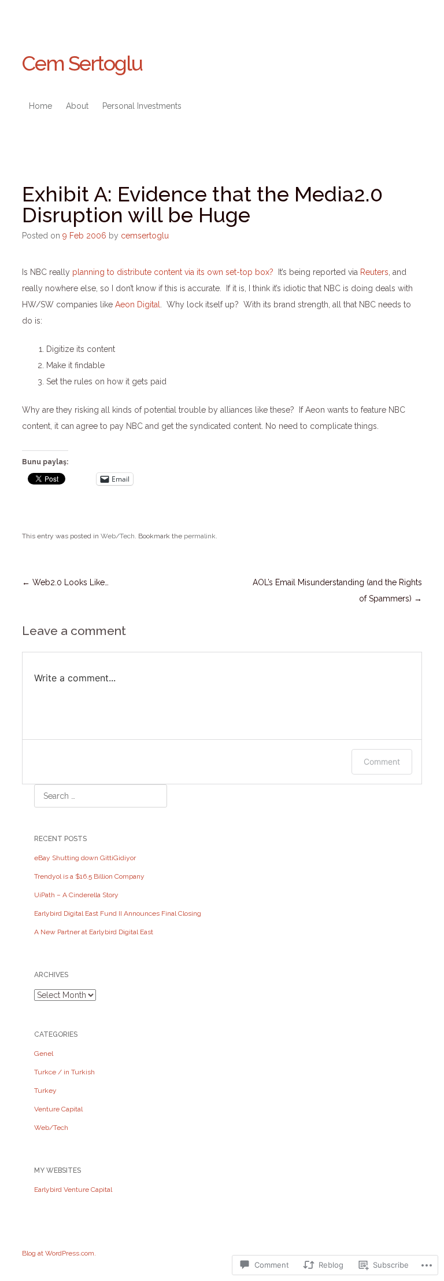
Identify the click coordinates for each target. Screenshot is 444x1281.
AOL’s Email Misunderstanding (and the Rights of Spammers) (337, 590)
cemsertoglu (145, 235)
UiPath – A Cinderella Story (76, 895)
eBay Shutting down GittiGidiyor (85, 858)
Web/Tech (118, 536)
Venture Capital (58, 1109)
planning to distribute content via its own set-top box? (172, 272)
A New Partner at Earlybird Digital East (93, 932)
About (77, 106)
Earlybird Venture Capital (73, 1189)
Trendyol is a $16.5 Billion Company (89, 876)
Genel (43, 1053)
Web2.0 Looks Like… (65, 582)
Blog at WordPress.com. (59, 1253)
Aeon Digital (137, 304)
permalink (200, 536)
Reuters (374, 272)
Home (40, 106)
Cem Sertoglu (82, 63)
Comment (382, 761)
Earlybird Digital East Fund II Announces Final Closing (117, 913)
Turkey (45, 1091)
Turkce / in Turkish (64, 1072)
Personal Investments (142, 106)
